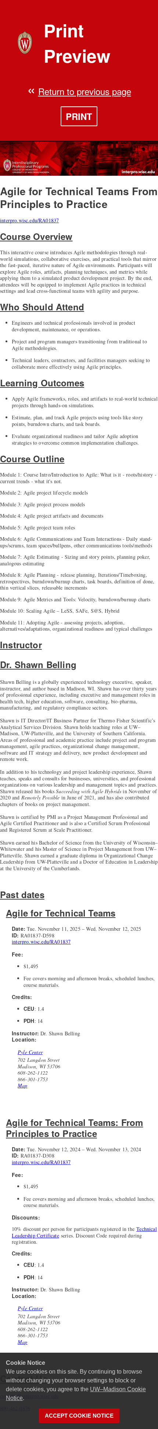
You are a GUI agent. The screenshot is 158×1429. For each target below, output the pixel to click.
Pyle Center (30, 1052)
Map (23, 1085)
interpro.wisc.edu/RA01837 (29, 220)
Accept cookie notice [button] (79, 1416)
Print (79, 116)
